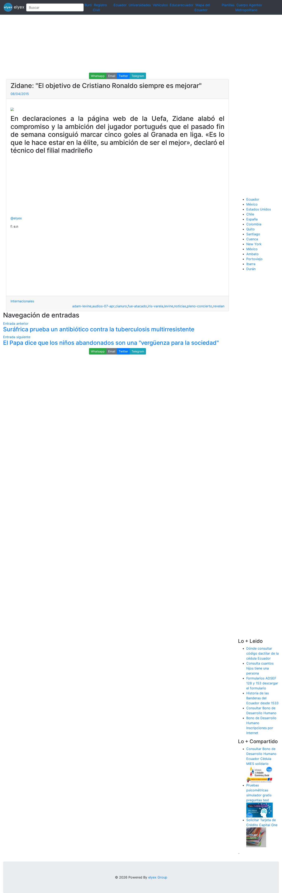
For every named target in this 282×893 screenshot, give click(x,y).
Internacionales (22, 301)
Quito (250, 229)
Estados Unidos (258, 209)
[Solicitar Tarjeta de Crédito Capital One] (256, 837)
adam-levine (81, 306)
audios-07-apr (103, 306)
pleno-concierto (199, 306)
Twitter (123, 76)
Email (111, 76)
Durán (251, 269)
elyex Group (157, 877)
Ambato (252, 254)
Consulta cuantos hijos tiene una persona (260, 668)
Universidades (140, 5)
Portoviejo (254, 259)
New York (254, 244)
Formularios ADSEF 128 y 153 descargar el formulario (262, 683)
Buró (88, 5)
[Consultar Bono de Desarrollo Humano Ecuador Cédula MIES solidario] (259, 774)
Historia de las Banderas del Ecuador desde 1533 (262, 698)
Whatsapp (98, 76)
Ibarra (250, 264)
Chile (250, 214)
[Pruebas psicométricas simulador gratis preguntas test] (259, 810)
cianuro (121, 306)
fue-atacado (137, 306)
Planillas (228, 5)
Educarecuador (181, 5)
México (252, 204)
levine (168, 306)
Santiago (253, 234)
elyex (18, 7)
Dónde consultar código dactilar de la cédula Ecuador (262, 653)
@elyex (16, 218)
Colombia (253, 224)
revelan (218, 306)
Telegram (138, 76)
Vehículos (160, 5)
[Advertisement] (124, 44)
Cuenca (252, 239)
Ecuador (120, 5)
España (252, 219)
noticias (180, 306)
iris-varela (155, 306)
